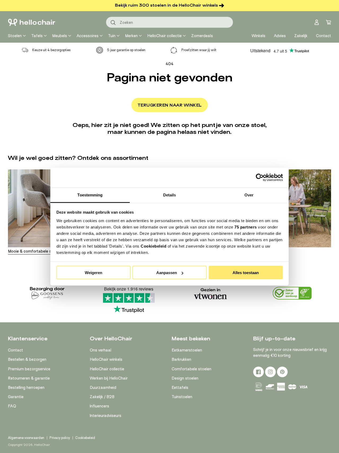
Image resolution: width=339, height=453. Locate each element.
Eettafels (180, 387)
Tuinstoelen (182, 397)
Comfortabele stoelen (191, 369)
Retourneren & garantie (29, 378)
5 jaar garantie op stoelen (126, 50)
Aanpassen (166, 272)
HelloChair (42, 445)
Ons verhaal (100, 350)
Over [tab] (248, 194)
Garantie (16, 397)
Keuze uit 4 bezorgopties (51, 50)
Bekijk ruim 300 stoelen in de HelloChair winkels (166, 5)
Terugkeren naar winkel (169, 105)
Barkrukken (181, 359)
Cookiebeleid (153, 246)
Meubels (59, 36)
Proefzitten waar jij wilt (198, 50)
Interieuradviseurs (105, 416)
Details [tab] (169, 194)
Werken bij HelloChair (109, 378)
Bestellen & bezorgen (27, 359)
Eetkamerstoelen (187, 350)
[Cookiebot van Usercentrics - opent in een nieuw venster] (260, 178)
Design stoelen (185, 378)
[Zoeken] (113, 23)
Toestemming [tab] (89, 194)
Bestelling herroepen (26, 387)
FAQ (12, 406)
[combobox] (169, 22)
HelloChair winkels (106, 359)
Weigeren (93, 272)
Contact (15, 350)
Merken (131, 36)
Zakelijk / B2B (102, 397)
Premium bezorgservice (29, 369)
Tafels (37, 36)
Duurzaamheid (103, 387)
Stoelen (15, 36)
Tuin (111, 36)
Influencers (99, 406)
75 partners (245, 227)
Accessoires (88, 36)
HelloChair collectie (164, 36)
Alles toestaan (246, 272)
